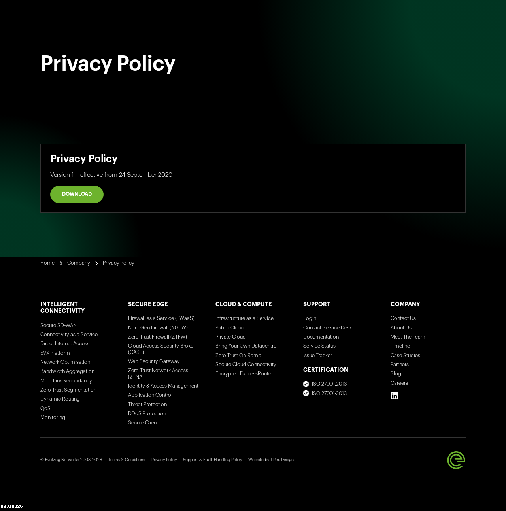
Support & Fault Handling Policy (212, 460)
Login (309, 318)
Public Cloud (229, 328)
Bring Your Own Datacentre (245, 346)
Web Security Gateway (154, 361)
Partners (400, 364)
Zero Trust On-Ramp (238, 355)
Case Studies (405, 355)
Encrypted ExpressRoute (243, 373)
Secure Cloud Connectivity (245, 364)
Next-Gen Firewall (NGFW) (158, 328)
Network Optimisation (65, 362)
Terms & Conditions (126, 460)
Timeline (400, 346)
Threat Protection (147, 404)
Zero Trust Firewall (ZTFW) (157, 337)
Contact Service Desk (327, 328)
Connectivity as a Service (69, 334)
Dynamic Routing (60, 399)
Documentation (321, 337)
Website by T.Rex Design (271, 460)
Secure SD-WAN (58, 325)
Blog (396, 373)
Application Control (150, 395)
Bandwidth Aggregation (67, 371)
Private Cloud (230, 337)
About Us (401, 328)
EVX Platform (55, 353)
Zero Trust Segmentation (68, 390)
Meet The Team (408, 337)
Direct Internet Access (64, 343)
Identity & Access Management (163, 386)
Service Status (319, 346)
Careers (399, 383)
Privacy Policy (164, 460)
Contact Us (403, 318)
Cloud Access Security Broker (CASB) (161, 349)
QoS (45, 408)
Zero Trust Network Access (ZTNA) (158, 373)
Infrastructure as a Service (244, 318)
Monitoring (52, 417)
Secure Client (143, 422)
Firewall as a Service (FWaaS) (161, 318)
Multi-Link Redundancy (66, 381)
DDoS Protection (147, 413)
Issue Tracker (317, 355)
